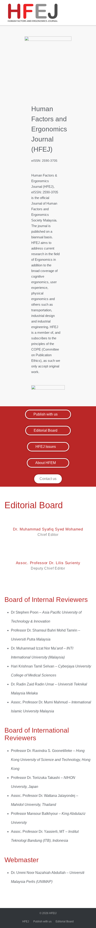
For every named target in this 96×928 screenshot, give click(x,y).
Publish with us (42, 921)
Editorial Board (65, 921)
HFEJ (25, 921)
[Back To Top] (83, 915)
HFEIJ (52, 913)
